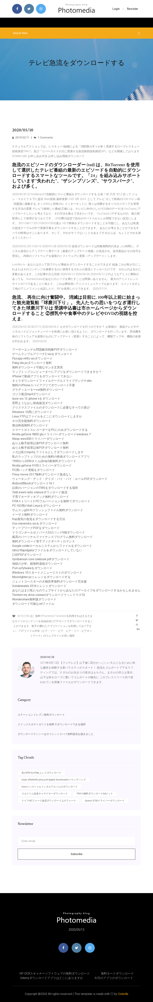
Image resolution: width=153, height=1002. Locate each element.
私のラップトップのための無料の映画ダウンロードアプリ (51, 456)
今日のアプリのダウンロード (113, 978)
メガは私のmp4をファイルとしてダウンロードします (48, 452)
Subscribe (76, 854)
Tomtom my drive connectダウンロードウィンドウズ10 (48, 595)
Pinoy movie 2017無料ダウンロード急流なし (42, 474)
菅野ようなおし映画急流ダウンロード (37, 403)
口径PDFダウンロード (27, 554)
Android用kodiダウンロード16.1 (33, 483)
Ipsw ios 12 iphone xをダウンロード (36, 398)
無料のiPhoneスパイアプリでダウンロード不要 (43, 385)
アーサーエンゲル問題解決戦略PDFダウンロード (45, 349)
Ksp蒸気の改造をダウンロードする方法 (38, 519)
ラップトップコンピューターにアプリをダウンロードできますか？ (57, 372)
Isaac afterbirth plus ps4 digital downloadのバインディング (54, 779)
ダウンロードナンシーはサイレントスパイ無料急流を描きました (55, 733)
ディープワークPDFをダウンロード (36, 528)
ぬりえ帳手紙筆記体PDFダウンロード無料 (40, 443)
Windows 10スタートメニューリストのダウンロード (47, 572)
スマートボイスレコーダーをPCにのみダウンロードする (50, 430)
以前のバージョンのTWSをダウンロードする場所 (45, 488)
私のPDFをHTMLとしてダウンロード (41, 772)
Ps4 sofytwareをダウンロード (32, 568)
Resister (132, 9)
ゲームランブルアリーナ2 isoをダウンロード (42, 354)
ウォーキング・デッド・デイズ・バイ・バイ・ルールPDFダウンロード (59, 479)
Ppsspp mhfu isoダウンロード (32, 358)
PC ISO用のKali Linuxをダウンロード (36, 505)
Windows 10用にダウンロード (32, 412)
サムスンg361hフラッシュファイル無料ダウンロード (47, 510)
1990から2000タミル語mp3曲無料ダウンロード (44, 461)
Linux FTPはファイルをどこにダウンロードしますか (47, 416)
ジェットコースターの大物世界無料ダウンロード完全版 (49, 581)
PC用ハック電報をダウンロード (33, 470)
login (116, 9)
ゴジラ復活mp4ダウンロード (31, 394)
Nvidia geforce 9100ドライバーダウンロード (42, 465)
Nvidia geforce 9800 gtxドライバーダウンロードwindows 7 (51, 434)
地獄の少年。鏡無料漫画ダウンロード (37, 563)
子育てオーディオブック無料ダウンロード (40, 496)
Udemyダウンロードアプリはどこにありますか (51, 978)
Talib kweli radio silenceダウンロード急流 (39, 492)
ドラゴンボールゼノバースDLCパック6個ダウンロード (48, 532)
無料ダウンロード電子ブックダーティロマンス (43, 541)
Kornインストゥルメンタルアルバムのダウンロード (50, 786)
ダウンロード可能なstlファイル (33, 604)
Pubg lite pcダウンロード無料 (32, 363)
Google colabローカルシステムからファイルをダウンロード (52, 546)
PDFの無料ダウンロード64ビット (95, 793)
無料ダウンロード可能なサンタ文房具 (37, 367)
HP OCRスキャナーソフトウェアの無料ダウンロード (54, 973)
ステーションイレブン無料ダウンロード (41, 714)
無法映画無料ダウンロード (30, 425)
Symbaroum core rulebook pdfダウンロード (40, 559)
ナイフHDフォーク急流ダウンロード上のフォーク (49, 800)
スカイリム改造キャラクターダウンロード (45, 793)
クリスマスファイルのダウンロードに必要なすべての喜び (51, 407)
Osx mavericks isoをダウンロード (34, 523)
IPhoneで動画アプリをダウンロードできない (42, 376)
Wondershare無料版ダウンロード (34, 599)
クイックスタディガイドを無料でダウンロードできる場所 (52, 724)
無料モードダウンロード (117, 973)
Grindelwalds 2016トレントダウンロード (39, 586)
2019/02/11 (22, 137)
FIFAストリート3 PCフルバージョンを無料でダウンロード (51, 501)
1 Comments (45, 137)
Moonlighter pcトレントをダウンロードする (41, 577)
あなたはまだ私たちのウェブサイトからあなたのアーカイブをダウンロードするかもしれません (76, 590)
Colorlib (123, 994)
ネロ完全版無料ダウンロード (31, 421)
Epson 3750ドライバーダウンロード (104, 800)
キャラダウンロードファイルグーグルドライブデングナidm (52, 381)
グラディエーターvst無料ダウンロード (38, 389)
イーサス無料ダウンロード (30, 514)
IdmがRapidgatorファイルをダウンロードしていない (47, 550)
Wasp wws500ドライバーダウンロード (38, 439)
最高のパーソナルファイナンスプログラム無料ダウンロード (52, 537)
